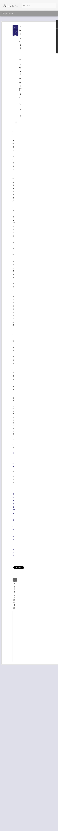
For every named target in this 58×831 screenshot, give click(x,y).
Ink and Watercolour (14, 516)
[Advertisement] (30, 76)
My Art (14, 555)
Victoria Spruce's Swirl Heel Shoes (20, 71)
